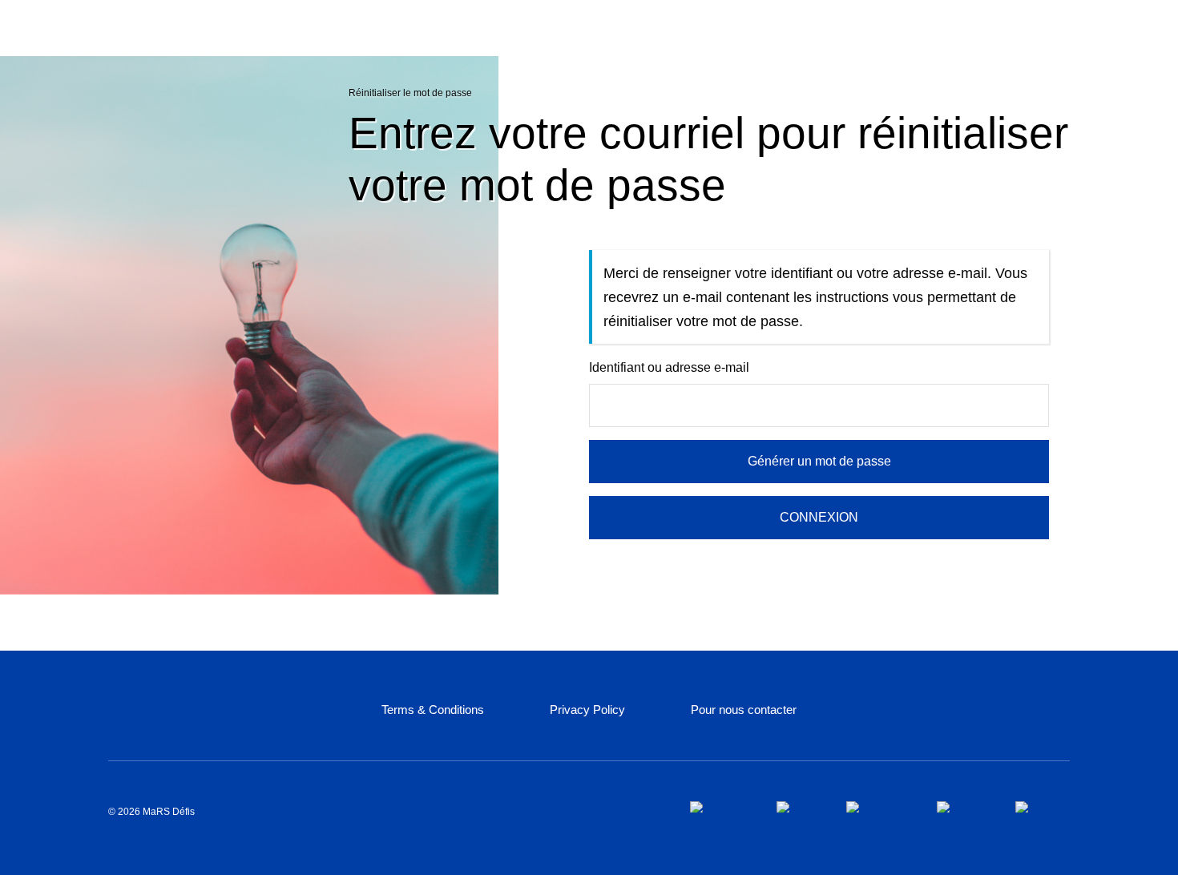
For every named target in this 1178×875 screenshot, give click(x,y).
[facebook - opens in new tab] (720, 806)
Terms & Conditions (432, 709)
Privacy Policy (587, 709)
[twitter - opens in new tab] (799, 806)
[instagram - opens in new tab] (878, 806)
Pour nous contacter (744, 709)
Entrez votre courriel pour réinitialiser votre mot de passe (708, 159)
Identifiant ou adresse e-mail (669, 367)
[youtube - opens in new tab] (1042, 806)
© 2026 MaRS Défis (151, 811)
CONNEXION (819, 517)
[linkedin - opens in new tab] (963, 806)
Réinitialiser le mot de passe (410, 93)
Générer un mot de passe (819, 461)
